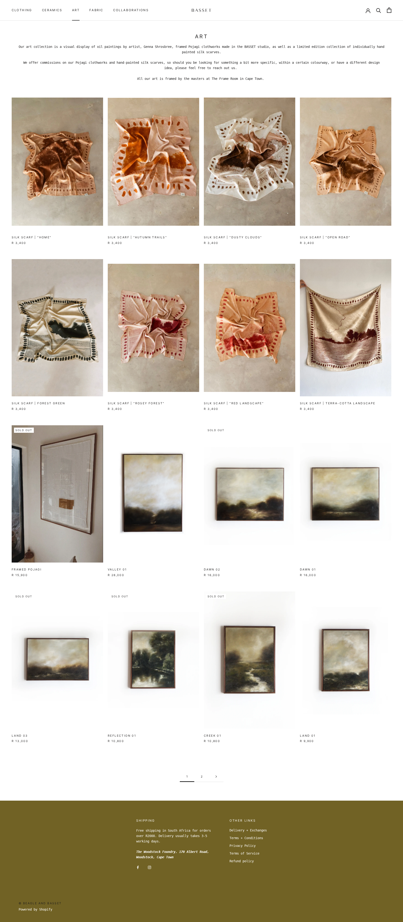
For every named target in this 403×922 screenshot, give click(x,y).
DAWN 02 (212, 569)
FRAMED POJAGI (27, 569)
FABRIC (96, 10)
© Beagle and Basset (40, 903)
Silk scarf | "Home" (32, 237)
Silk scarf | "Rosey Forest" (136, 403)
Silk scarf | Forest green (38, 403)
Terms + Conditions (246, 838)
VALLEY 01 (117, 569)
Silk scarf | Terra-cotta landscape (337, 403)
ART (76, 10)
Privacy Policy (242, 846)
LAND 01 (308, 735)
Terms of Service (244, 853)
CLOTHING (22, 10)
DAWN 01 (308, 569)
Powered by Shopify (35, 909)
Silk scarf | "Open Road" (325, 237)
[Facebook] (137, 867)
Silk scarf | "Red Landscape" (234, 403)
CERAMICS (52, 10)
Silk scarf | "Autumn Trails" (137, 237)
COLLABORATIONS (131, 10)
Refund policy (241, 861)
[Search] (378, 10)
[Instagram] (149, 867)
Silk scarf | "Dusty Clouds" (233, 237)
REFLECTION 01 (122, 735)
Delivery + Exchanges (248, 830)
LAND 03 (20, 735)
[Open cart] (389, 10)
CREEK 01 (212, 735)
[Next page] (216, 776)
